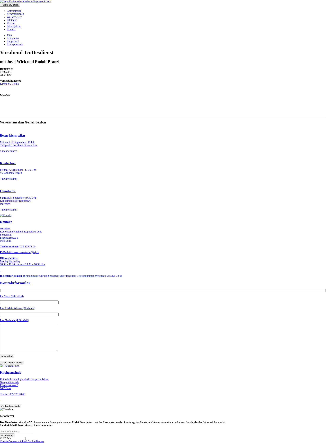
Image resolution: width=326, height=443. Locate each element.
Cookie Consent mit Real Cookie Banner (22, 441)
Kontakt (11, 29)
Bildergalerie (14, 26)
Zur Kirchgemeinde (10, 406)
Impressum (18, 438)
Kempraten (13, 38)
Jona (9, 35)
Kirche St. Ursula (9, 83)
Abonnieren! (7, 435)
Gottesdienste (14, 10)
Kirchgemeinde (15, 44)
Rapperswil (13, 41)
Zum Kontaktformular (11, 362)
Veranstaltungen (15, 13)
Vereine (11, 23)
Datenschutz (33, 438)
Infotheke (12, 20)
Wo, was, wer (14, 16)
